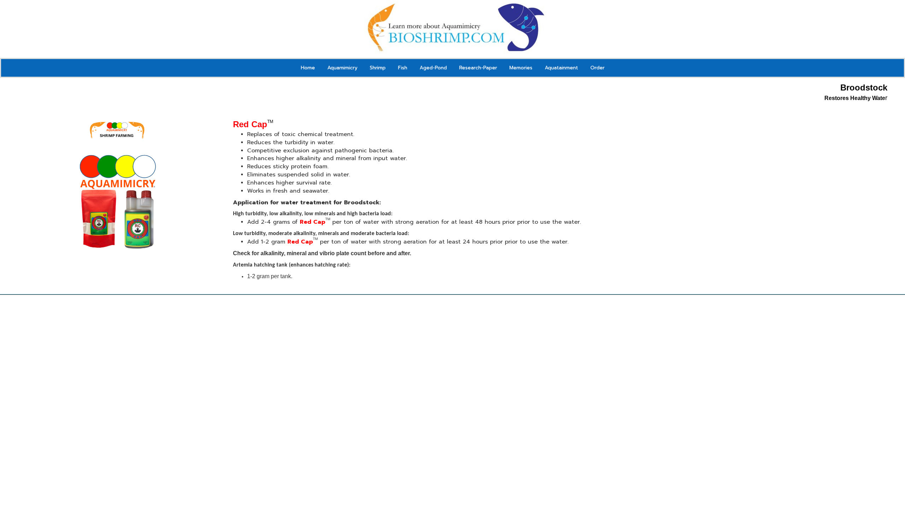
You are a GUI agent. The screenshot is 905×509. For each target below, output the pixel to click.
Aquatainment (561, 67)
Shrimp (378, 67)
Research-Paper (478, 67)
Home (308, 67)
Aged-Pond (433, 67)
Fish (402, 67)
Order (597, 67)
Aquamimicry (342, 67)
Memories (520, 67)
